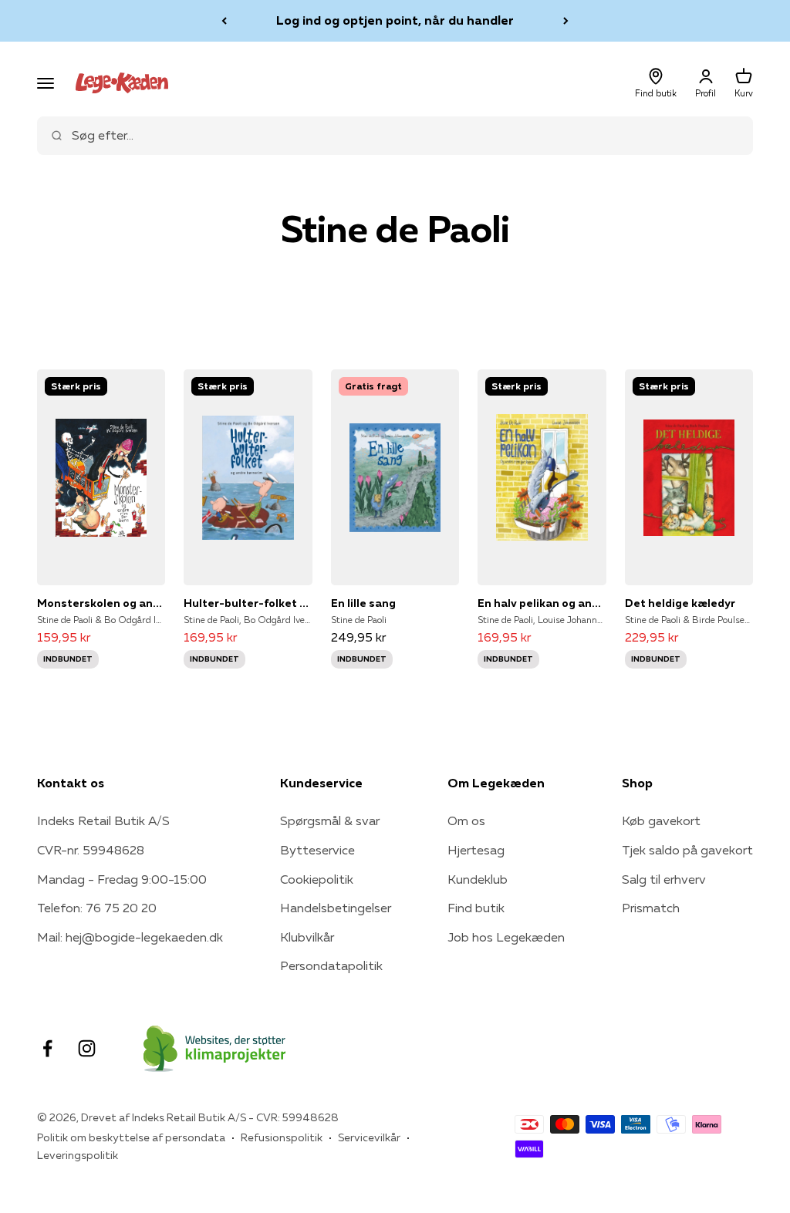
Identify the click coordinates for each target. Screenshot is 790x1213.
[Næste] (566, 21)
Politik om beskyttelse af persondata (131, 1137)
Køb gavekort (661, 820)
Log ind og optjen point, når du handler (395, 20)
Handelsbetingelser (335, 907)
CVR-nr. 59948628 (90, 850)
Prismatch (651, 907)
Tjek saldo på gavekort (687, 850)
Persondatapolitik (331, 965)
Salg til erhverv (664, 879)
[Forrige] (224, 21)
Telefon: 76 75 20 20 (97, 907)
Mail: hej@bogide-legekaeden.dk (130, 937)
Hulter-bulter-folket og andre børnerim (248, 603)
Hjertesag (476, 850)
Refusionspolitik (281, 1137)
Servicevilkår (369, 1137)
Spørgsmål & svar (330, 820)
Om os (466, 820)
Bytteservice (317, 850)
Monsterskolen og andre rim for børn (101, 603)
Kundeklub (477, 879)
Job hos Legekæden (506, 937)
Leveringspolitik (77, 1155)
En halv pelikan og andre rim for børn (542, 603)
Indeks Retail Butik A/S (103, 820)
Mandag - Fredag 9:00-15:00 (122, 879)
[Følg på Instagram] (86, 1048)
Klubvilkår (307, 937)
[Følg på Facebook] (47, 1048)
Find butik (476, 907)
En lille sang (363, 603)
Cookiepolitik (316, 879)
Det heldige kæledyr (680, 603)
